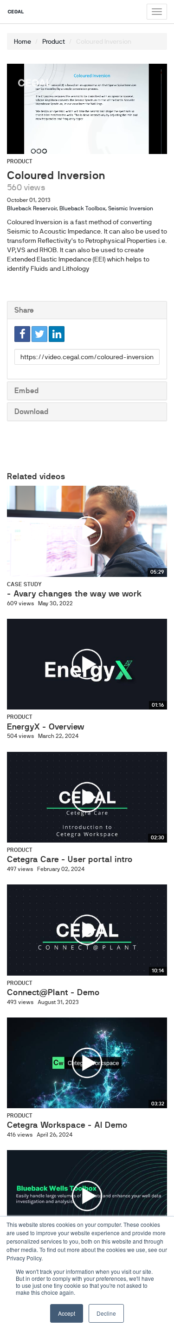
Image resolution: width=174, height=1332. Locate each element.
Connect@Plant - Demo (53, 992)
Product (53, 41)
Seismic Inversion (130, 208)
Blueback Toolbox (82, 208)
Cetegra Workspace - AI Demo (67, 1125)
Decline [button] (106, 1313)
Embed (26, 390)
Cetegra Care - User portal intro (70, 859)
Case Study (24, 584)
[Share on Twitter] (39, 334)
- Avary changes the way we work (74, 593)
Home (22, 41)
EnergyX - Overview (45, 726)
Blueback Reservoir (32, 208)
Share (24, 310)
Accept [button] (66, 1313)
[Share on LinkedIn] (56, 334)
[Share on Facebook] (22, 334)
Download (31, 411)
